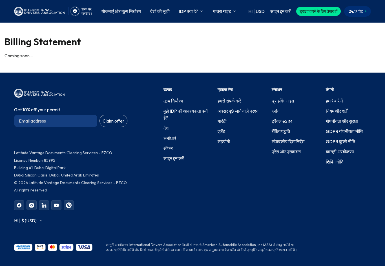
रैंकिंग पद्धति (281, 131)
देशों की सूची (160, 11)
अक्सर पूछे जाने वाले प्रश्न (238, 111)
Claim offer (113, 121)
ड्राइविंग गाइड (283, 101)
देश (166, 128)
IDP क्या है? (188, 11)
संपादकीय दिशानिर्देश (288, 141)
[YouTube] (56, 205)
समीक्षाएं (169, 138)
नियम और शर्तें (336, 111)
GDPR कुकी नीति (340, 141)
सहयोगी (224, 141)
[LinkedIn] (44, 205)
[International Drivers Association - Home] (39, 11)
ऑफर (168, 148)
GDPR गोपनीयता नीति (344, 131)
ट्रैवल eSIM (282, 121)
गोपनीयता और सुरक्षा (342, 121)
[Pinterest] (69, 205)
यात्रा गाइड (222, 11)
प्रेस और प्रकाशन (286, 151)
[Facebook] (19, 205)
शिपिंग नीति (335, 162)
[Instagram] (31, 205)
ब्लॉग (275, 111)
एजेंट (221, 131)
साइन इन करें (173, 158)
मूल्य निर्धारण (173, 101)
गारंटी (222, 121)
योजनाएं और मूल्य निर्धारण (121, 11)
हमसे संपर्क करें (229, 101)
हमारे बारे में (334, 101)
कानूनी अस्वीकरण (340, 151)
